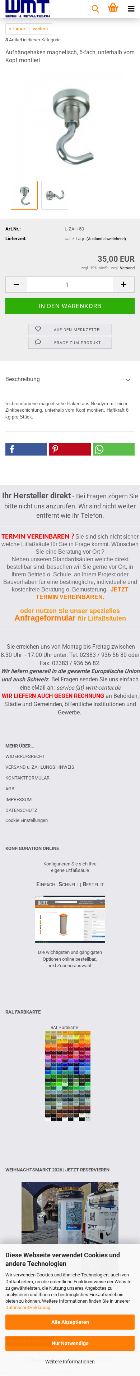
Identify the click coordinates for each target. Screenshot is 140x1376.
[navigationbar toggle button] (131, 9)
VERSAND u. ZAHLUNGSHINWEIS (39, 767)
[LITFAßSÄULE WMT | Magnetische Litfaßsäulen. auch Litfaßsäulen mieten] (25, 9)
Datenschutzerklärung (27, 1307)
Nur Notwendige (70, 1343)
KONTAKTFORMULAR (27, 778)
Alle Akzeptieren (70, 1322)
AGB (9, 788)
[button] (16, 284)
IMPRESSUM (18, 799)
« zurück (17, 28)
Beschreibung (22, 379)
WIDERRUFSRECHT (25, 756)
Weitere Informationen (70, 1361)
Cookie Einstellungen (26, 820)
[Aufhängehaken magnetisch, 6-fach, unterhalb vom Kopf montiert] (70, 125)
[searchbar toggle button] (95, 9)
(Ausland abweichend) (106, 239)
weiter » (40, 28)
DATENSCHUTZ (21, 810)
